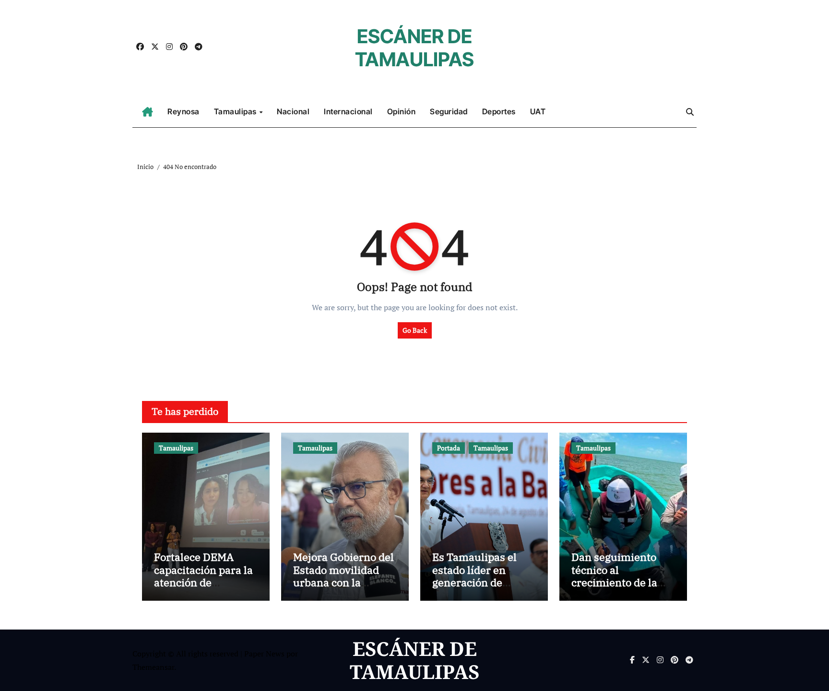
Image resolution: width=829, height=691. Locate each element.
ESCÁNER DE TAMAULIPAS (414, 47)
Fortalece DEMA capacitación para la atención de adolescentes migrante (203, 582)
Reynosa (183, 111)
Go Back (415, 330)
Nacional (293, 111)
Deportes (499, 111)
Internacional (348, 111)
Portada (448, 447)
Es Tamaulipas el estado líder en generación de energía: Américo (475, 576)
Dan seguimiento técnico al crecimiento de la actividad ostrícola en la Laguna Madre (620, 582)
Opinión (401, 111)
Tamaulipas (236, 111)
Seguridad (449, 111)
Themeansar (153, 667)
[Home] (147, 112)
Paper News (264, 653)
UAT (538, 111)
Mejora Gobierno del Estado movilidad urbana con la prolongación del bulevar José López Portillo (343, 588)
